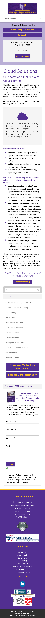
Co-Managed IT (22, 569)
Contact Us (22, 35)
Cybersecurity (22, 555)
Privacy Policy (15, 615)
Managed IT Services (22, 552)
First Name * (11, 421)
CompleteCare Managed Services (18, 302)
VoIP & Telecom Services (22, 566)
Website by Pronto (28, 615)
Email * (9, 446)
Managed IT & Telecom (14, 342)
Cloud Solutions (11, 352)
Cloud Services (22, 563)
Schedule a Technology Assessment (22, 366)
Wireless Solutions (12, 337)
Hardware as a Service (14, 327)
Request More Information (22, 374)
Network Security (12, 357)
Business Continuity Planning (16, 307)
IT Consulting (10, 312)
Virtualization (10, 317)
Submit (10, 464)
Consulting (22, 561)
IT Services (10, 296)
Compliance (22, 558)
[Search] (38, 290)
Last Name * (11, 430)
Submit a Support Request (22, 30)
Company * (10, 438)
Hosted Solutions (12, 332)
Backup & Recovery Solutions (16, 347)
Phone (8, 454)
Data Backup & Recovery (22, 572)
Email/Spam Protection (14, 322)
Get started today (22, 281)
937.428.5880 (22, 50)
